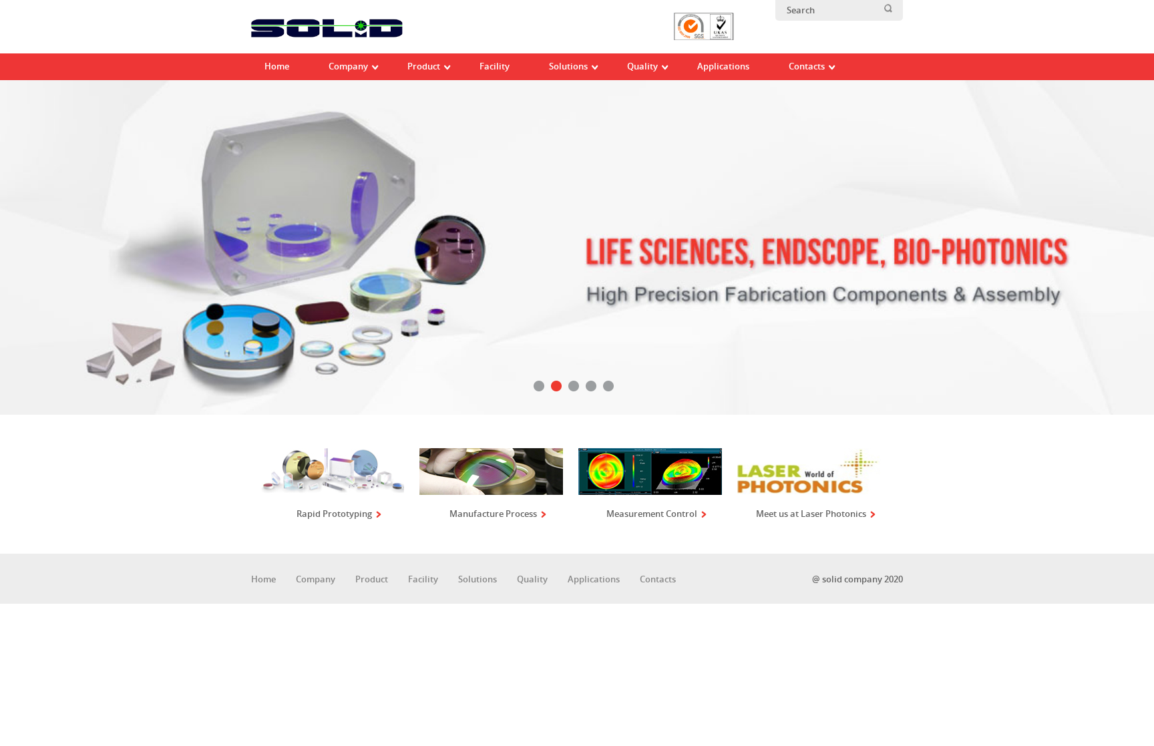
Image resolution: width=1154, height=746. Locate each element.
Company (315, 579)
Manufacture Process (493, 514)
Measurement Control (651, 514)
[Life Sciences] (577, 248)
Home (263, 579)
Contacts (658, 579)
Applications (594, 579)
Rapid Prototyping (334, 514)
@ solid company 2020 (857, 579)
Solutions (477, 579)
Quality (532, 579)
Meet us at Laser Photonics (811, 514)
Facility (423, 579)
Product (371, 579)
